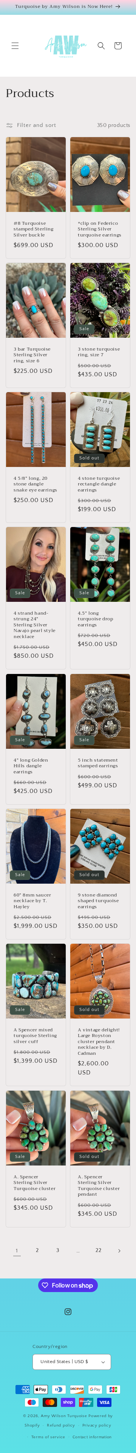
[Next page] (119, 1251)
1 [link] (17, 1250)
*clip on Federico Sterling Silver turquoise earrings (100, 229)
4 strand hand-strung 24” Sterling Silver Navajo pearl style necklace (35, 625)
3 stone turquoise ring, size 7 (99, 352)
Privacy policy (96, 1425)
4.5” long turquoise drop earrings (95, 619)
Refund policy (61, 1425)
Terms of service (48, 1437)
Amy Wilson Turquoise (64, 1416)
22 (98, 1250)
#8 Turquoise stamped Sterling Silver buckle (34, 229)
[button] (15, 45)
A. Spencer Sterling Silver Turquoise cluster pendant (99, 1185)
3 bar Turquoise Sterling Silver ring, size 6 (32, 355)
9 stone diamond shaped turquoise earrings (98, 901)
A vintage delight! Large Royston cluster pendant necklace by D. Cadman (99, 1042)
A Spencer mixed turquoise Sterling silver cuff (35, 1036)
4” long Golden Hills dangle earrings (31, 766)
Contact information (92, 1437)
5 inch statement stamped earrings (98, 763)
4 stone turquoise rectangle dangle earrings (99, 484)
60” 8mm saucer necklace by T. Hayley (32, 901)
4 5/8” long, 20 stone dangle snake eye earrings (35, 484)
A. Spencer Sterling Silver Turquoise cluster (35, 1183)
